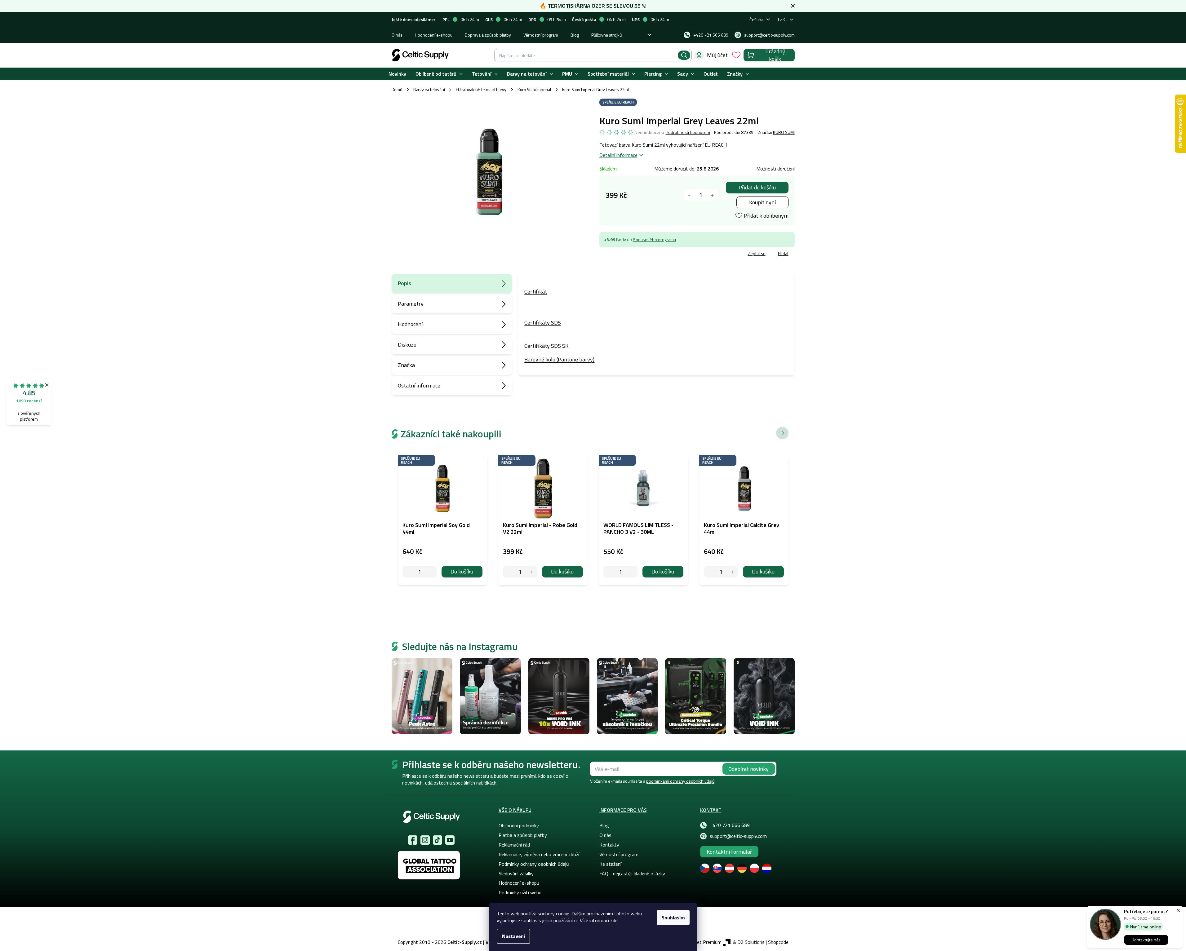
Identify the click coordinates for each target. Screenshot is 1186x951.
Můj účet (717, 55)
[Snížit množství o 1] (689, 195)
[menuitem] (397, 74)
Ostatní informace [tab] (419, 385)
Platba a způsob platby (523, 835)
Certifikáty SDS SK (546, 346)
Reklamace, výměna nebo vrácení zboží (539, 854)
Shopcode (778, 942)
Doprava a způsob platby (488, 35)
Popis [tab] (404, 283)
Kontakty (609, 844)
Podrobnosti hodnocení (688, 132)
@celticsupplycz (437, 840)
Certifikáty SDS (542, 322)
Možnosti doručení (775, 168)
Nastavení (513, 936)
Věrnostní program (540, 35)
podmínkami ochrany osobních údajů (680, 781)
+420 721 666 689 (730, 825)
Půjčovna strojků (606, 35)
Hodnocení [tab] (410, 324)
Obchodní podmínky (519, 825)
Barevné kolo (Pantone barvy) (559, 359)
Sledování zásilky (516, 873)
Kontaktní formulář (729, 851)
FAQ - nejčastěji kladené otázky (632, 873)
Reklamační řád (514, 844)
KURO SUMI (784, 132)
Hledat (684, 55)
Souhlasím (673, 917)
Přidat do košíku (757, 187)
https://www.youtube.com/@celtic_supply (450, 840)
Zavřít (635, 254)
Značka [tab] (406, 365)
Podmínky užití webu (520, 892)
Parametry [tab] (411, 303)
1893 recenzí (29, 401)
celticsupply (425, 840)
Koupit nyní (762, 202)
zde (614, 920)
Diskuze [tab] (407, 344)
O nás (397, 35)
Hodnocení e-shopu (433, 35)
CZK (781, 19)
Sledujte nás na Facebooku (412, 840)
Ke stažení (610, 863)
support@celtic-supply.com (738, 836)
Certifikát (535, 291)
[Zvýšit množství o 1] (712, 195)
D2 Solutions (751, 942)
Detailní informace (618, 155)
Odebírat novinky (748, 769)
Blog (575, 35)
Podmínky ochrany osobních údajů (534, 863)
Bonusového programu (654, 239)
